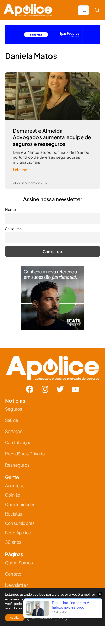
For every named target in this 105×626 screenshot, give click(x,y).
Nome (10, 209)
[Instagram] (45, 389)
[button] (97, 10)
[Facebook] (29, 389)
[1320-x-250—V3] (52, 42)
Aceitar (15, 617)
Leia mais (22, 169)
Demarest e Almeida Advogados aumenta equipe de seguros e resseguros (52, 137)
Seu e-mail (14, 228)
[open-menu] (83, 10)
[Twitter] (60, 389)
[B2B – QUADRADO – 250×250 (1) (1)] (52, 328)
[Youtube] (75, 389)
